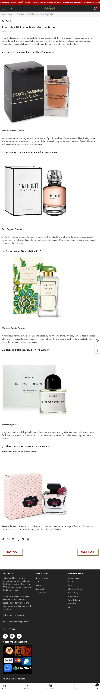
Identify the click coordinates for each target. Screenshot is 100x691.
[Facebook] (3, 539)
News (11, 14)
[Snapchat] (19, 636)
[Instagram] (12, 636)
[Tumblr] (18, 539)
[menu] (3, 8)
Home (2, 14)
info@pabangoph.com (18, 621)
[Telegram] (23, 539)
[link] (26, 686)
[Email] (28, 539)
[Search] (10, 8)
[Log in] (89, 8)
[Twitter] (8, 539)
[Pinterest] (13, 539)
